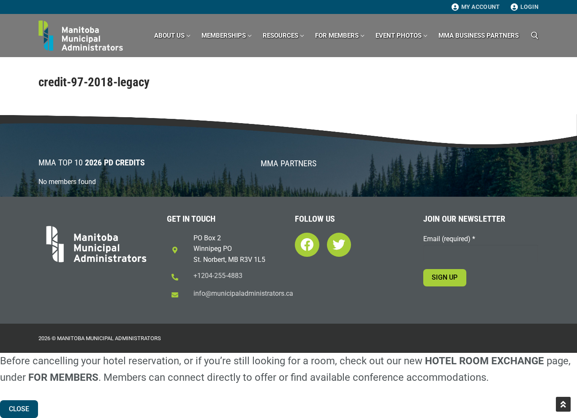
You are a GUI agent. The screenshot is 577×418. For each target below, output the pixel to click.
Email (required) (449, 239)
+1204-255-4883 (217, 276)
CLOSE (19, 409)
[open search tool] (535, 35)
